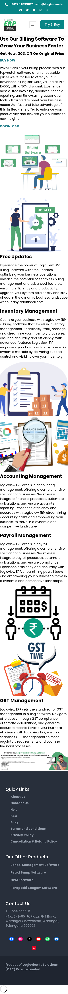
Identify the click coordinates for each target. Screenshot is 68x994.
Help (14, 809)
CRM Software (22, 880)
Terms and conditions (28, 828)
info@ (40, 4)
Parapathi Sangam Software (34, 888)
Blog (14, 822)
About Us (18, 797)
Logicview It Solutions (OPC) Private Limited (31, 966)
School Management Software (35, 865)
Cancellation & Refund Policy (34, 841)
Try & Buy (52, 24)
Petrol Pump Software (28, 872)
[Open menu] (32, 24)
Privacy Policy (22, 835)
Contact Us (20, 803)
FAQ (14, 816)
